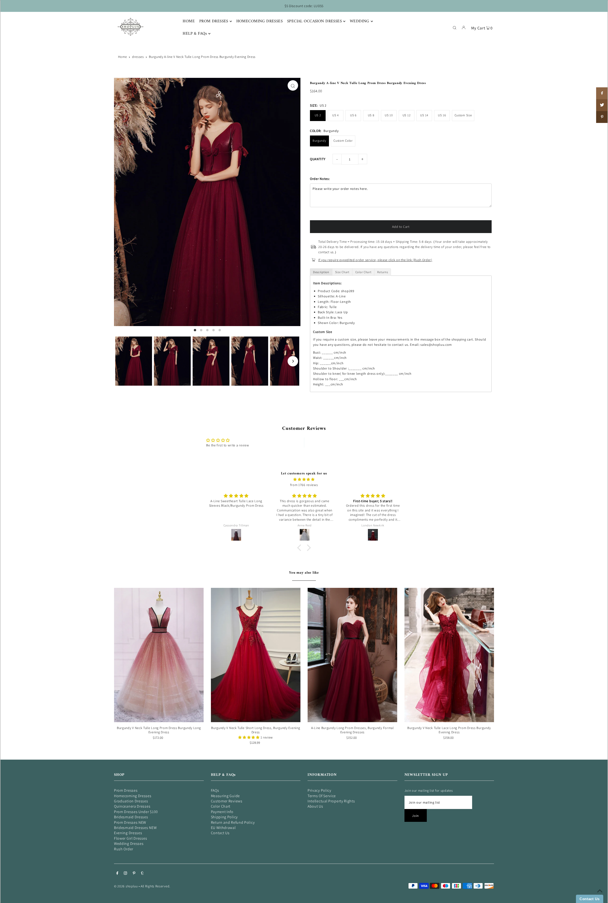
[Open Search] (454, 27)
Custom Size (463, 115)
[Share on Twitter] (602, 105)
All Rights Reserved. (155, 886)
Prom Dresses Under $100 (136, 811)
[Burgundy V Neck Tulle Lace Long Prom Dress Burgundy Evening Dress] (449, 655)
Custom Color (342, 141)
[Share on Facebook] (602, 93)
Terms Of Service (322, 795)
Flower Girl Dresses (130, 838)
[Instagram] (125, 873)
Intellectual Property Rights (331, 801)
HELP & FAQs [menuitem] (195, 33)
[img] (304, 479)
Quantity (318, 159)
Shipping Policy (224, 816)
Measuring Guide (225, 795)
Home (122, 57)
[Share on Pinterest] (602, 117)
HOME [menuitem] (189, 21)
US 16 (442, 115)
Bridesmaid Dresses (131, 816)
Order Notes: (320, 179)
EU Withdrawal (223, 827)
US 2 (318, 115)
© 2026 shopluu (126, 886)
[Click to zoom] (293, 85)
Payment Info (222, 811)
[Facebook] (117, 873)
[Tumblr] (142, 873)
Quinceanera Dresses (132, 806)
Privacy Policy (319, 790)
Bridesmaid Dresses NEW (135, 827)
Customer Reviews (226, 801)
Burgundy (319, 141)
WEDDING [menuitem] (359, 21)
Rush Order (123, 849)
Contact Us (220, 832)
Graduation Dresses (131, 801)
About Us (315, 806)
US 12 (407, 115)
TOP (600, 896)
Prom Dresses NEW (130, 822)
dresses (138, 57)
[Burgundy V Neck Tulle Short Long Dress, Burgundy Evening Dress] (256, 655)
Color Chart (221, 806)
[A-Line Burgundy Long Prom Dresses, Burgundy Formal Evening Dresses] (352, 655)
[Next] (293, 361)
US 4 (335, 115)
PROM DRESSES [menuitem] (213, 21)
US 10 (389, 115)
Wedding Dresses (129, 843)
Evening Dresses (128, 832)
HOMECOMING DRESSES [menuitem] (259, 21)
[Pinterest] (134, 873)
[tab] (321, 272)
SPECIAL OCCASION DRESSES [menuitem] (314, 21)
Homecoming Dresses (133, 795)
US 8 (371, 115)
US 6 (353, 115)
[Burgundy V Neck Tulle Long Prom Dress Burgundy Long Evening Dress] (159, 655)
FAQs (215, 790)
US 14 (424, 115)
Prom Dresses (126, 790)
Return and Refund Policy (233, 822)
